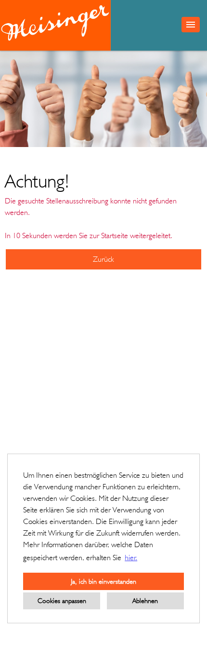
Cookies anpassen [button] (62, 600)
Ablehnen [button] (145, 600)
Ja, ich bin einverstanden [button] (103, 581)
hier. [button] (131, 557)
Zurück (103, 259)
